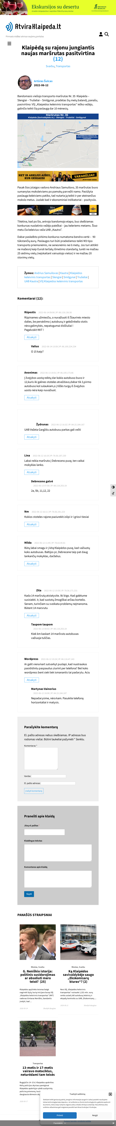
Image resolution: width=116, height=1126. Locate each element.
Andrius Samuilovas (46, 273)
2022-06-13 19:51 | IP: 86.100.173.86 (56, 372)
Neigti (95, 1115)
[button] (110, 1094)
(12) (58, 59)
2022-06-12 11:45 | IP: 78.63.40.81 (49, 542)
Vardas (27, 776)
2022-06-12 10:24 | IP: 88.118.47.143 (57, 659)
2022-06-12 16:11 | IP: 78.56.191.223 (48, 511)
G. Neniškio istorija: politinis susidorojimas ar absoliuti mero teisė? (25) (37, 976)
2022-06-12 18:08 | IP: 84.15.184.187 (50, 693)
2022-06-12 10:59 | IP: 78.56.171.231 (60, 590)
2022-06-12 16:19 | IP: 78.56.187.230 (49, 455)
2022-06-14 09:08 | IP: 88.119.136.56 (55, 312)
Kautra (64, 273)
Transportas (63, 66)
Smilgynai (69, 277)
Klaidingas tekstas (33, 840)
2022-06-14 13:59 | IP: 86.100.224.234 (59, 346)
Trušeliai (82, 277)
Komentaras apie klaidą (35, 867)
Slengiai (57, 277)
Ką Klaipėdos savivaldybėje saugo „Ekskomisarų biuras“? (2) (78, 976)
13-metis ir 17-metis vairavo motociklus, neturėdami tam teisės (38, 1071)
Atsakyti (31, 337)
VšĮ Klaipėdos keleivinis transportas (61, 281)
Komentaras (30, 745)
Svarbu (50, 66)
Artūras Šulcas (43, 81)
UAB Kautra (31, 281)
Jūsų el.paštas (32, 825)
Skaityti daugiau (49, 1008)
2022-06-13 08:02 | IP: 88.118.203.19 (50, 628)
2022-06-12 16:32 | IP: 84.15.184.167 (67, 424)
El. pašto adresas (32, 783)
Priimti (60, 1115)
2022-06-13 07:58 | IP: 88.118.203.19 (50, 485)
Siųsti (29, 894)
